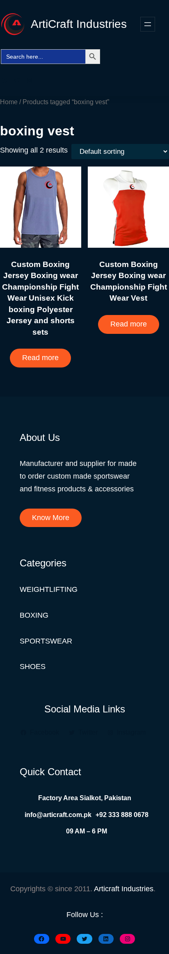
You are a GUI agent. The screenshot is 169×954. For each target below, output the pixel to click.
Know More (50, 518)
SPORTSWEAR (46, 641)
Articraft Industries (123, 889)
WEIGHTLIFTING (49, 589)
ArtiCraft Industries (79, 24)
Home (9, 101)
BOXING (34, 615)
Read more (40, 358)
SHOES (33, 666)
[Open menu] (147, 24)
